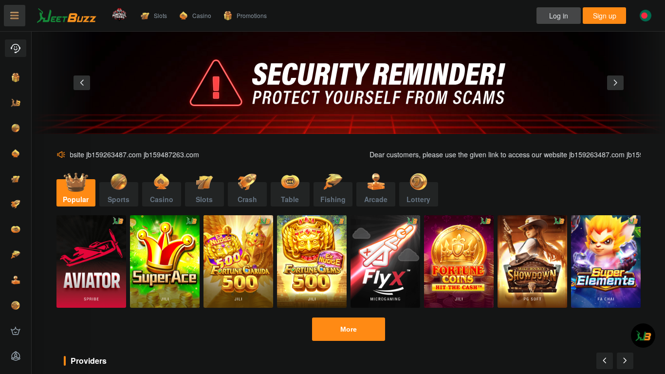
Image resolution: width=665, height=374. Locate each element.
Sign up (604, 15)
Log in (558, 15)
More (348, 329)
